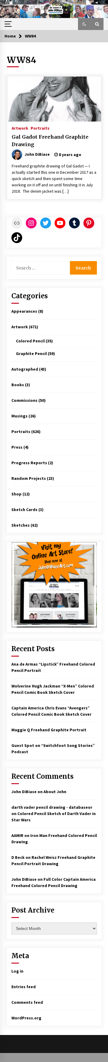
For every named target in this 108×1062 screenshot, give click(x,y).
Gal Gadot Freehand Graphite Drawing (50, 140)
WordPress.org (26, 1018)
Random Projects (28, 478)
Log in (17, 971)
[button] (84, 24)
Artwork (20, 127)
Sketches (20, 525)
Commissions (24, 400)
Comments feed (27, 1002)
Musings (19, 416)
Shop (16, 494)
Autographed (24, 369)
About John (55, 791)
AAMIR (17, 835)
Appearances (24, 311)
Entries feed (23, 986)
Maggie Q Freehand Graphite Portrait (48, 730)
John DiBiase (24, 791)
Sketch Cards (24, 509)
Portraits (40, 127)
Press (16, 447)
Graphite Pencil (31, 353)
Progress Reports (29, 462)
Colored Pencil (30, 341)
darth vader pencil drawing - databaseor (51, 807)
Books (17, 384)
